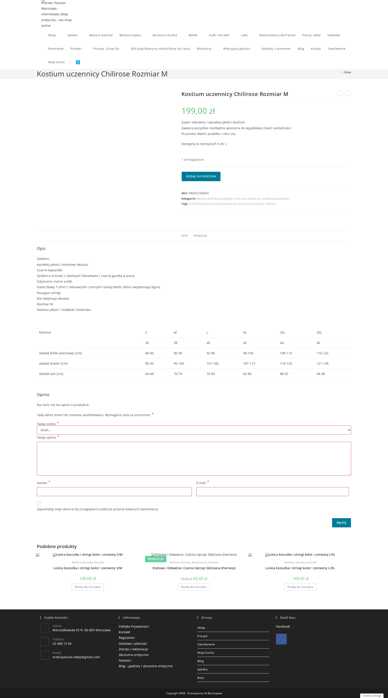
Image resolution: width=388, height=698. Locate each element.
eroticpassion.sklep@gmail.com (76, 657)
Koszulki (99, 562)
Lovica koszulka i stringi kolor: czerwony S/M (87, 568)
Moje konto (205, 653)
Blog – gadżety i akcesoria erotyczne (146, 666)
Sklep (347, 72)
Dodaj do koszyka (201, 176)
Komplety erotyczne (232, 198)
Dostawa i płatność (133, 643)
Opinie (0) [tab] (200, 236)
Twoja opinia (48, 437)
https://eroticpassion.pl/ (221, 204)
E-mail (202, 482)
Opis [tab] (184, 236)
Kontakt (124, 632)
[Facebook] (281, 639)
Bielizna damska (207, 198)
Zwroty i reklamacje (133, 649)
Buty (200, 678)
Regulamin (127, 638)
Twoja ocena (48, 424)
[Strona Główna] (338, 72)
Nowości (283, 198)
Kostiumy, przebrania (262, 198)
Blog (200, 661)
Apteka (202, 669)
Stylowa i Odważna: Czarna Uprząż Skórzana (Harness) (194, 568)
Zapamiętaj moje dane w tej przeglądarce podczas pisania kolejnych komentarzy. (98, 509)
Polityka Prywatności (134, 626)
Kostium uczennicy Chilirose (257, 204)
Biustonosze (199, 562)
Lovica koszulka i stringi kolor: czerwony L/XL (300, 568)
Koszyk (202, 636)
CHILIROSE (196, 204)
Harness (213, 562)
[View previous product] (340, 93)
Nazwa (43, 482)
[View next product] (348, 93)
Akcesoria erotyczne (134, 655)
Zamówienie (206, 644)
